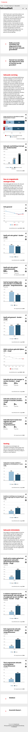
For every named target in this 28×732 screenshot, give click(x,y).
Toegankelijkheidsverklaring (18, 725)
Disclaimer (14, 726)
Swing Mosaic (16, 724)
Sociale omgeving (9, 5)
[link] (13, 46)
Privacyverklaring (8, 725)
